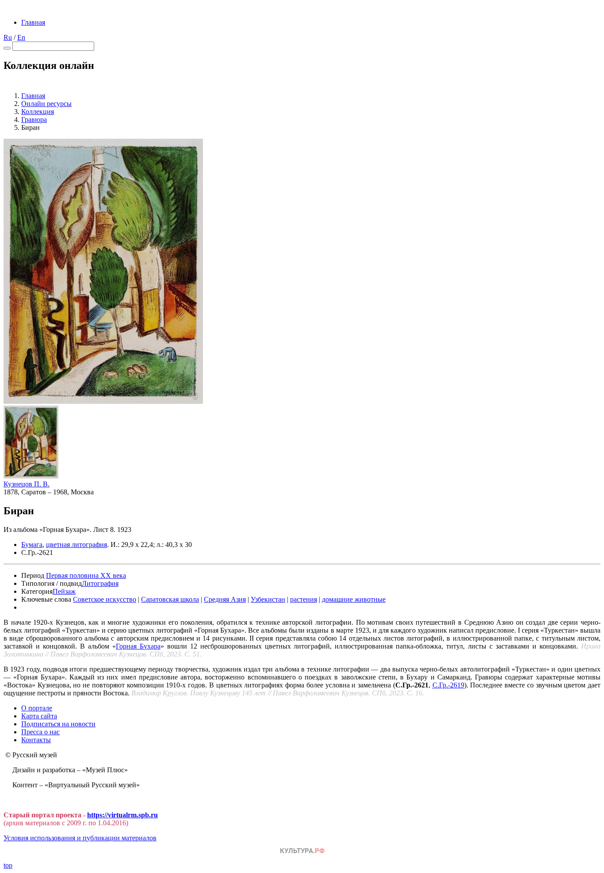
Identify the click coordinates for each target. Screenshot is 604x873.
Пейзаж (64, 591)
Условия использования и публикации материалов (80, 838)
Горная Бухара (138, 646)
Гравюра (34, 119)
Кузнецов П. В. (27, 484)
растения (303, 599)
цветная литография (76, 544)
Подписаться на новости (58, 724)
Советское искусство (104, 599)
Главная (33, 22)
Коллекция (37, 111)
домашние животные (354, 599)
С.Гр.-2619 (448, 685)
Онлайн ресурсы (46, 103)
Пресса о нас (40, 732)
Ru (8, 37)
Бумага (31, 544)
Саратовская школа (170, 599)
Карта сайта (39, 716)
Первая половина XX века (86, 575)
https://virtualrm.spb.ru (122, 815)
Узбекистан (268, 599)
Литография (100, 583)
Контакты (36, 740)
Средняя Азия (225, 599)
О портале (36, 708)
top (8, 865)
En (21, 37)
